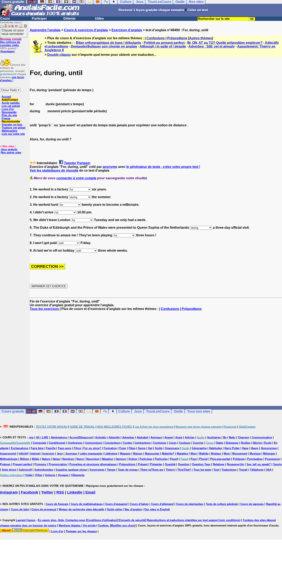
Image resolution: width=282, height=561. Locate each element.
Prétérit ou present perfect (164, 42)
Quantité (170, 464)
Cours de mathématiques (87, 504)
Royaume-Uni (235, 464)
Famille (51, 448)
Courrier (198, 442)
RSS (60, 492)
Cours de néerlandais (189, 504)
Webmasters (9, 130)
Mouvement (239, 453)
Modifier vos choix (123, 525)
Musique (255, 453)
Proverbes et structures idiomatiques (93, 464)
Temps (111, 469)
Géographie (199, 448)
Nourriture (92, 459)
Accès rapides (11, 102)
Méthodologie (9, 459)
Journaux (71, 453)
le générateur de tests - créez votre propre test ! (163, 167)
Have (245, 448)
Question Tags (201, 464)
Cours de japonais (252, 504)
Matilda (204, 453)
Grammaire (172, 448)
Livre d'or (8, 109)
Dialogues (232, 442)
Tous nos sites (198, 411)
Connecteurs (112, 442)
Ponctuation (255, 459)
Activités (100, 437)
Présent (143, 464)
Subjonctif (25, 469)
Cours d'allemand (162, 504)
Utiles (99, 18)
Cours (5, 18)
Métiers (24, 459)
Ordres (132, 459)
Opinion (121, 459)
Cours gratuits (13, 411)
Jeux (138, 411)
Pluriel (203, 459)
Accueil (6, 96)
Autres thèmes (200, 38)
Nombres (68, 459)
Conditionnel (57, 442)
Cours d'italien (139, 504)
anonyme (110, 167)
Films (77, 448)
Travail (243, 469)
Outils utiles (114, 509)
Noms (80, 459)
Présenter (156, 464)
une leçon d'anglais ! (12, 79)
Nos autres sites (11, 152)
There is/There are (151, 469)
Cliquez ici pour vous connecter (12, 31)
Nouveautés (9, 112)
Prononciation (58, 464)
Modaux (216, 453)
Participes (146, 459)
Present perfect (22, 464)
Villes (38, 475)
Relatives (218, 464)
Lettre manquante (91, 453)
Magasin (125, 453)
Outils (178, 411)
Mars (194, 453)
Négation (107, 459)
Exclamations (19, 448)
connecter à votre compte (76, 178)
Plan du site (9, 115)
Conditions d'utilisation (102, 520)
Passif (174, 459)
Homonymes (269, 448)
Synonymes (96, 469)
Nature (46, 459)
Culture (124, 411)
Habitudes (215, 448)
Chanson (243, 437)
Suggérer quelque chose (71, 469)
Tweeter (70, 163)
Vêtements (77, 475)
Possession (272, 459)
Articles (189, 437)
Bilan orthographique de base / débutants (108, 42)
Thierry (170, 469)
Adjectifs (114, 437)
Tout (216, 469)
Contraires (159, 442)
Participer (39, 18)
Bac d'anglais (133, 509)
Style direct (9, 469)
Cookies (103, 525)
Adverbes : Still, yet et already (211, 46)
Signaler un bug (12, 124)
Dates (219, 442)
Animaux (156, 437)
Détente (69, 18)
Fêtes (132, 448)
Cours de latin (20, 509)
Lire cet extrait (11, 106)
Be (224, 437)
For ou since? (92, 448)
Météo (35, 459)
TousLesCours (157, 411)
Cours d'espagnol (116, 504)
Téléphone (256, 469)
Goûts (158, 448)
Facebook (29, 492)
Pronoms (40, 464)
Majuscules (152, 453)
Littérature (110, 453)
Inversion (48, 453)
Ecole (267, 442)
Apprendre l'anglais (45, 30)
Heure (254, 448)
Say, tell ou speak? (258, 464)
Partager (83, 163)
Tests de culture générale (222, 504)
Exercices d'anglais (126, 30)
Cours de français (57, 504)
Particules (161, 459)
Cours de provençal (43, 509)
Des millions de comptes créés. (10, 42)
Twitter (47, 492)
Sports (277, 464)
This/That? (184, 469)
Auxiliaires (214, 437)
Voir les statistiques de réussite (54, 170)
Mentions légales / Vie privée (77, 525)
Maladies (182, 453)
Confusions (155, 38)
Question (184, 464)
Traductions (229, 469)
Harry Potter (232, 448)
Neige (56, 459)
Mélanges (269, 453)
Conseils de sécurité (132, 520)
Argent (168, 437)
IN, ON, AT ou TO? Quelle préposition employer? (224, 42)
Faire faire (37, 448)
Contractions (142, 442)
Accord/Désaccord (81, 437)
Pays (194, 459)
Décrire (257, 442)
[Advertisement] (156, 358)
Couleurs (185, 442)
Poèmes (5, 464)
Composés (39, 442)
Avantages (7, 51)
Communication (262, 437)
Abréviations (59, 437)
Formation (110, 448)
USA (268, 469)
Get (150, 448)
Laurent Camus (25, 520)
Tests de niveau (128, 469)
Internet (35, 453)
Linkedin (74, 492)
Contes (127, 442)
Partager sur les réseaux (81, 531)
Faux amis (64, 448)
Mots (227, 453)
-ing (30, 437)
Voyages (63, 475)
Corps (173, 442)
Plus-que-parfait (220, 459)
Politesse (239, 459)
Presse (6, 118)
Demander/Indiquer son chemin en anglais (104, 46)
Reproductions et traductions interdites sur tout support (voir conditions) (193, 520)
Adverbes (128, 437)
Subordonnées (43, 469)
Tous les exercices (44, 309)
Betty (232, 437)
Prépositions (177, 38)
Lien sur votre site (13, 133)
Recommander (11, 121)
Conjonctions (93, 442)
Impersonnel (8, 453)
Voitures (50, 475)
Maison (137, 453)
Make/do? (168, 453)
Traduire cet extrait (13, 127)
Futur (122, 448)
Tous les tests (202, 469)
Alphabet (142, 437)
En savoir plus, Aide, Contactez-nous (61, 520)
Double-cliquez (59, 54)
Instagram (9, 492)
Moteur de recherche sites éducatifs (81, 509)
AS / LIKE (42, 437)
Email (90, 492)
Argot (178, 437)
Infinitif (23, 453)
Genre (142, 448)
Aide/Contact (10, 99)
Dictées (245, 442)
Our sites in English (157, 509)
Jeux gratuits (9, 149)
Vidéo (29, 475)
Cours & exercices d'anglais (86, 30)
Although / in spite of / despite (163, 46)
